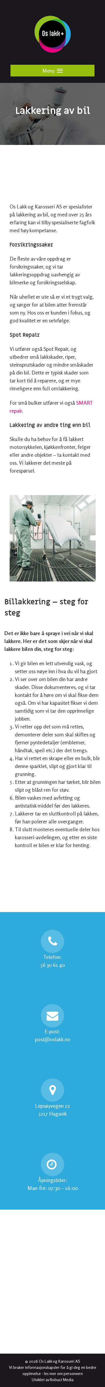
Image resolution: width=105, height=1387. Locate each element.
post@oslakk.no (52, 1039)
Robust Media (62, 1379)
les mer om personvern (63, 1373)
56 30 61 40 (53, 965)
